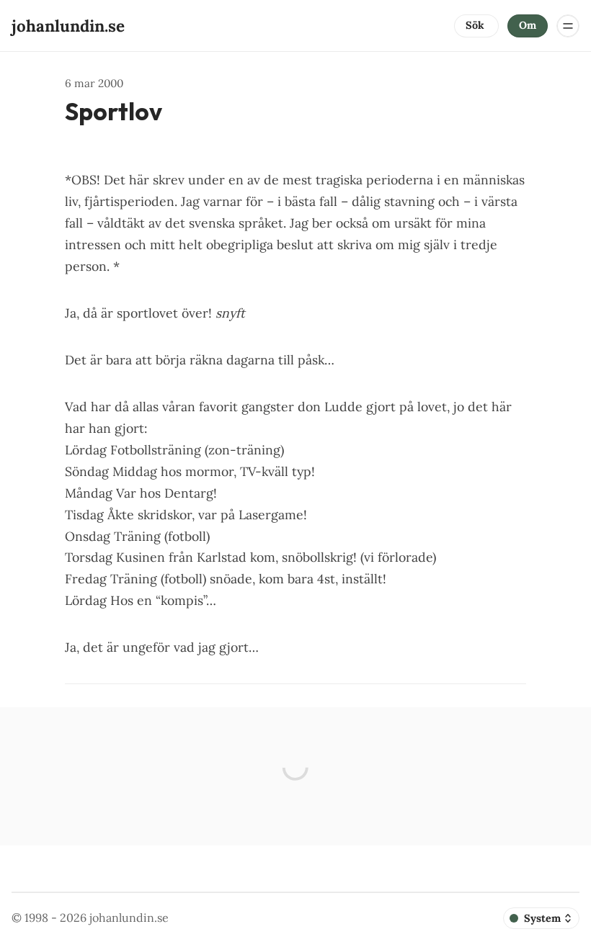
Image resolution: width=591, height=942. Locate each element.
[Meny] (567, 25)
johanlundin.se (129, 917)
